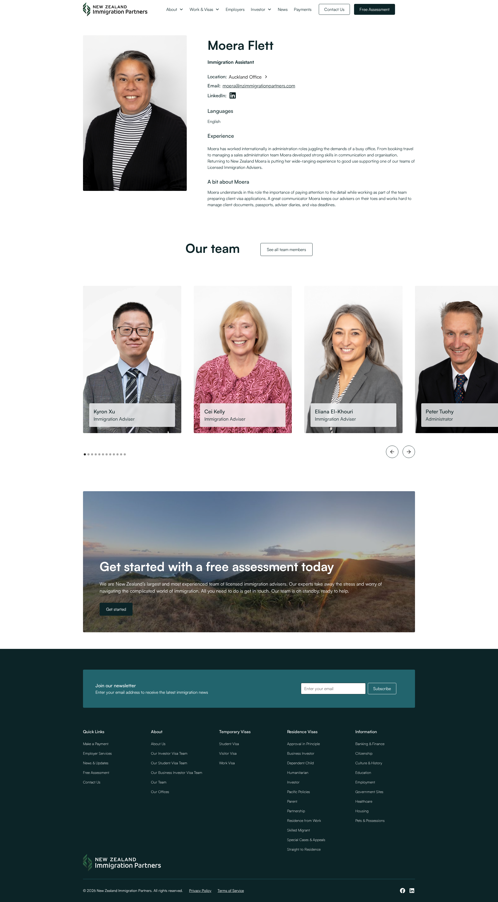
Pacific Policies (298, 791)
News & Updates (95, 763)
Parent (292, 801)
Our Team (159, 782)
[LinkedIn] (233, 95)
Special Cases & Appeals (306, 839)
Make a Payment (95, 743)
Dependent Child (300, 763)
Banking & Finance (369, 743)
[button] (174, 9)
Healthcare (363, 801)
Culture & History (368, 763)
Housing (362, 811)
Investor (293, 782)
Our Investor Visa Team (169, 753)
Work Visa (227, 763)
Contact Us (334, 9)
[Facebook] (402, 890)
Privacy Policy (200, 890)
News (283, 9)
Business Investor (300, 753)
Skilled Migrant (298, 830)
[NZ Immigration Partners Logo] (115, 9)
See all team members (286, 249)
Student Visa (229, 743)
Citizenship (363, 753)
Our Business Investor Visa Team (176, 772)
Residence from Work (304, 820)
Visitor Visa (228, 753)
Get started (116, 609)
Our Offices (160, 791)
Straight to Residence (304, 849)
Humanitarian (297, 772)
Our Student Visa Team (169, 763)
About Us (158, 743)
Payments (303, 9)
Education (363, 772)
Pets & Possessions (370, 820)
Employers (235, 9)
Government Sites (369, 791)
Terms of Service (231, 890)
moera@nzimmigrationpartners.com (259, 85)
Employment (365, 782)
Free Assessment (374, 9)
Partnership (296, 811)
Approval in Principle (303, 743)
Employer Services (97, 753)
